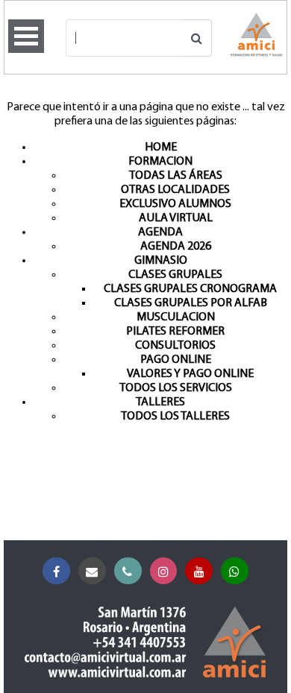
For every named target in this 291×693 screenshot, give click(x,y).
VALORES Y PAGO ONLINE (190, 374)
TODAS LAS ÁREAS (175, 176)
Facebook (56, 571)
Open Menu (26, 36)
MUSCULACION (176, 317)
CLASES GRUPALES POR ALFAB (190, 303)
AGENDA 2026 (175, 247)
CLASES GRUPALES (175, 275)
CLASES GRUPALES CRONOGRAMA (190, 289)
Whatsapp (234, 571)
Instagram (164, 571)
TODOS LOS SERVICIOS (175, 388)
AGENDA (160, 232)
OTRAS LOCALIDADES (175, 190)
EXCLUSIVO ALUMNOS (175, 204)
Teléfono (128, 571)
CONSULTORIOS (175, 346)
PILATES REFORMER (175, 332)
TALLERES (160, 402)
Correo (92, 571)
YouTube (199, 571)
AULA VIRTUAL (176, 218)
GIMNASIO (160, 261)
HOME (161, 148)
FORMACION (160, 162)
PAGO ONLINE (175, 360)
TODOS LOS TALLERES (175, 417)
